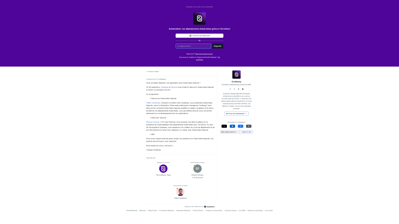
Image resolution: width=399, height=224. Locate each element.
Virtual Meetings (131, 210)
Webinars (142, 210)
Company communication (213, 210)
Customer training (230, 210)
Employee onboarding (255, 210)
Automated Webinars (183, 210)
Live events (269, 210)
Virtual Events (152, 210)
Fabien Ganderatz (153, 103)
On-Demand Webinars (166, 210)
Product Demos (198, 210)
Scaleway (164, 87)
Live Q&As (242, 210)
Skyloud (174, 87)
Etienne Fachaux (152, 122)
